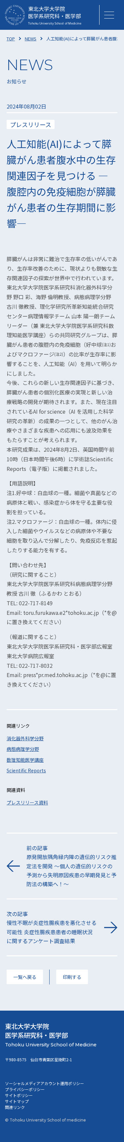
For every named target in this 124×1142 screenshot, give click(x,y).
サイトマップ (17, 1101)
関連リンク (15, 1107)
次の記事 (52, 927)
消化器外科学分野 (25, 738)
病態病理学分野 (23, 749)
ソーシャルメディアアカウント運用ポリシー (44, 1083)
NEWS (30, 38)
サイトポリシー (19, 1095)
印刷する (72, 977)
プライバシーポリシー (25, 1089)
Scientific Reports (26, 770)
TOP (11, 38)
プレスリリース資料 (27, 802)
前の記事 (71, 866)
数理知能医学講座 (25, 759)
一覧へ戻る (24, 977)
